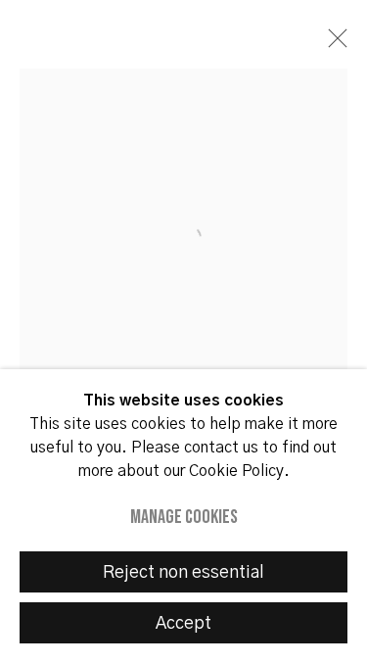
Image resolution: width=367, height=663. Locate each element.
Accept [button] (183, 624)
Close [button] (332, 44)
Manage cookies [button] (184, 517)
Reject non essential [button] (183, 573)
